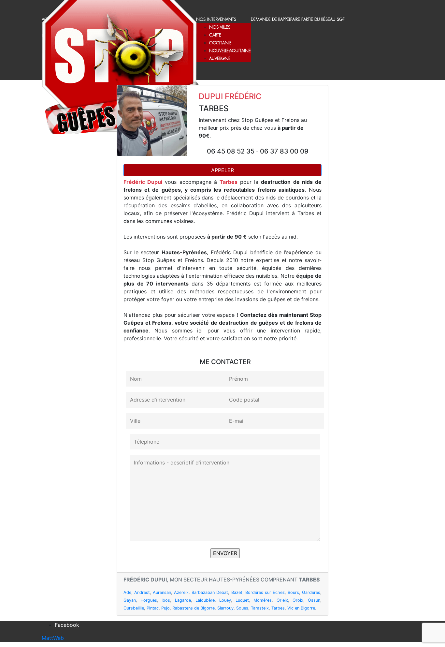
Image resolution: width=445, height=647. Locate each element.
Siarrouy (225, 608)
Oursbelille (133, 608)
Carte (215, 35)
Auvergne (220, 59)
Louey (225, 600)
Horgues (148, 600)
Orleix (282, 600)
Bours (293, 592)
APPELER (222, 170)
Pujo (165, 608)
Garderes (311, 592)
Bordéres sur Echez (265, 592)
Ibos (166, 600)
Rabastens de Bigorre (193, 608)
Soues (242, 608)
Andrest (142, 592)
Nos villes (219, 27)
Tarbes (278, 608)
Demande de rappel (270, 20)
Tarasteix (260, 608)
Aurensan (162, 592)
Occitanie (220, 43)
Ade (127, 592)
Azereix (181, 592)
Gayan (129, 600)
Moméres (262, 600)
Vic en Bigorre (301, 608)
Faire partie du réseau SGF (317, 20)
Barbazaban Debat (210, 592)
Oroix (298, 600)
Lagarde (183, 600)
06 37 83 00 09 (284, 151)
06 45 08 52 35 (231, 151)
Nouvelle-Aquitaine (230, 51)
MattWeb (53, 638)
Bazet (236, 592)
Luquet (242, 600)
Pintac (153, 608)
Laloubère (205, 600)
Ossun (314, 600)
